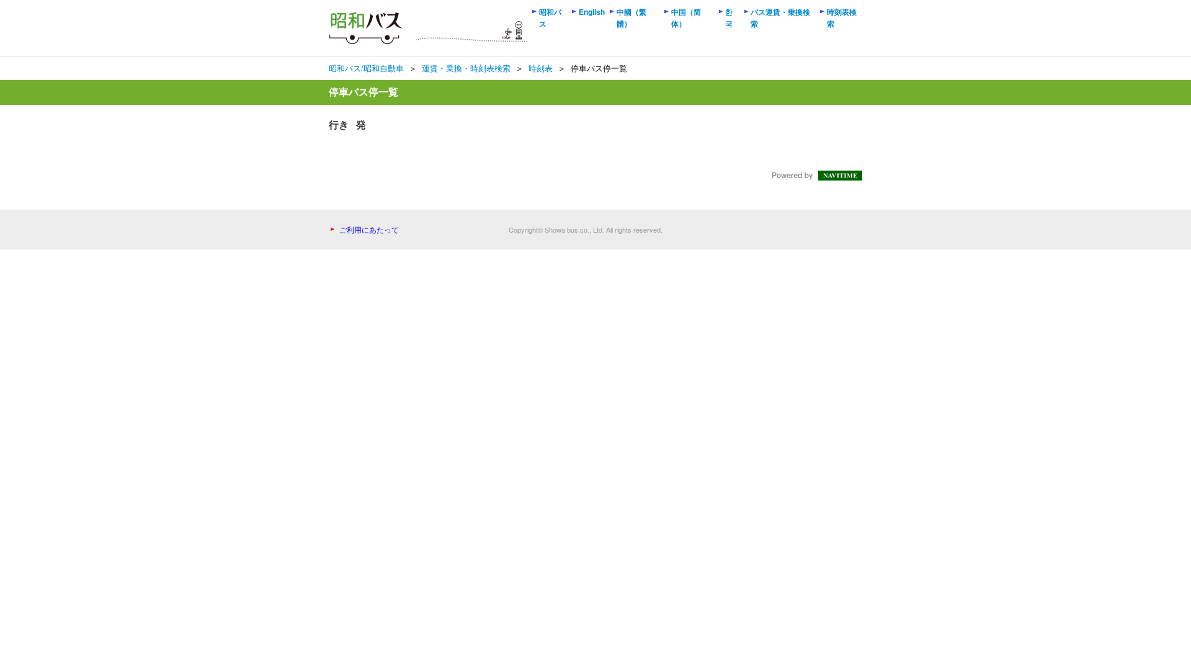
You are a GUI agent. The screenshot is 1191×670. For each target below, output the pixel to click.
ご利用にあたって (369, 229)
